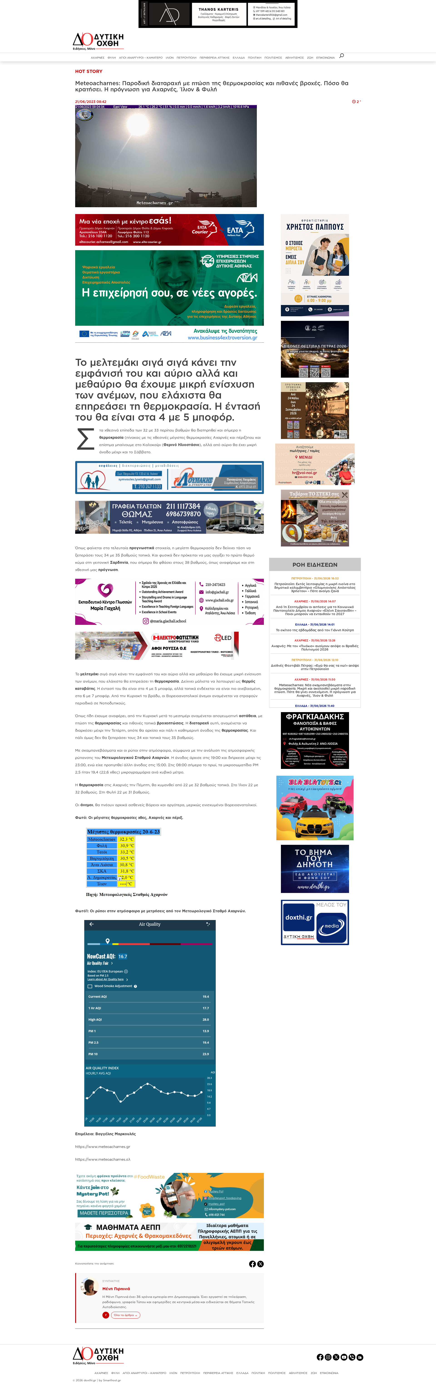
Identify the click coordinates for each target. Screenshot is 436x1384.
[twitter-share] (260, 1264)
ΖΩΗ (310, 57)
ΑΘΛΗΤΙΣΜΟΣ (294, 57)
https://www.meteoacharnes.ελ (102, 1159)
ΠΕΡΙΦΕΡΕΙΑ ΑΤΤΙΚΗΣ (215, 57)
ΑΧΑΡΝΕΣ (97, 57)
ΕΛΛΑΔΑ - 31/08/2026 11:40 (314, 705)
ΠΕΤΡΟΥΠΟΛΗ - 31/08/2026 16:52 (315, 578)
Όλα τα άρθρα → (125, 1315)
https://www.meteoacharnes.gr (102, 1147)
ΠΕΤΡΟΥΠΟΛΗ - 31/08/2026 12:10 (315, 659)
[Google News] (360, 1357)
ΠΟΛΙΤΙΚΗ (254, 57)
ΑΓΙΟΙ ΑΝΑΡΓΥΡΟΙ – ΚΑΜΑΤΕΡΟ (141, 57)
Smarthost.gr (112, 1380)
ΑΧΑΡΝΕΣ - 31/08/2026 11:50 (315, 679)
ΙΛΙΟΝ (169, 57)
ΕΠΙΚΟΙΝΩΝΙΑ (325, 57)
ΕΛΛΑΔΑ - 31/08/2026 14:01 (314, 624)
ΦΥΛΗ (112, 57)
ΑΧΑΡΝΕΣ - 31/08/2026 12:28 (315, 640)
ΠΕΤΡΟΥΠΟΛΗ (186, 57)
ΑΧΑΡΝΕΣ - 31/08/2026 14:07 (315, 601)
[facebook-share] (253, 1264)
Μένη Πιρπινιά (116, 1289)
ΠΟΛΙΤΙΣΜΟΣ (273, 57)
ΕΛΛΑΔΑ (239, 57)
